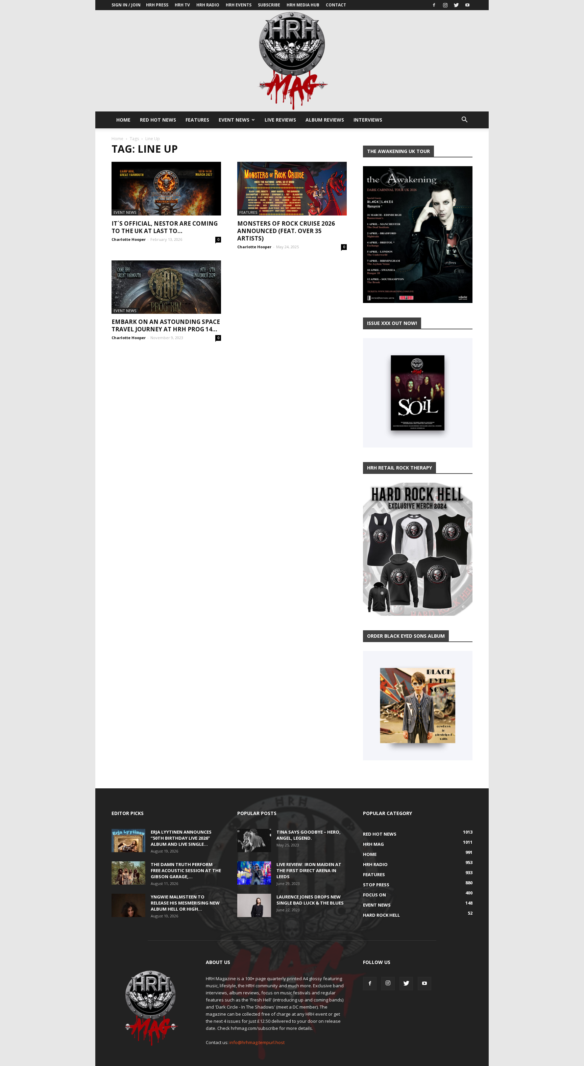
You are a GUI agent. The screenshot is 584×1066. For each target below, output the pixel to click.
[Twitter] (456, 5)
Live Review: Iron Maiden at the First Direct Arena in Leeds (308, 870)
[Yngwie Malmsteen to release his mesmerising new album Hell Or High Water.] (128, 905)
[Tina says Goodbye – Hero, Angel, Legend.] (254, 840)
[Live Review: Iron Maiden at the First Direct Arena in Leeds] (254, 873)
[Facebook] (434, 5)
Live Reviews (280, 120)
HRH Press (157, 5)
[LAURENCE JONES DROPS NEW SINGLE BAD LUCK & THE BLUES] (254, 905)
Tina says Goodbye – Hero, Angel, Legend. (308, 835)
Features (197, 120)
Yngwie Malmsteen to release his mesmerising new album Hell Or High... (185, 903)
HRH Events (238, 5)
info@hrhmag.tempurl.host (257, 1042)
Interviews (368, 120)
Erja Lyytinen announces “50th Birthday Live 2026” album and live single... (181, 838)
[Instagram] (445, 5)
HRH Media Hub (303, 5)
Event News (234, 120)
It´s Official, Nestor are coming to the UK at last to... (165, 227)
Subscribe (269, 5)
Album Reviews (325, 120)
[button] (464, 120)
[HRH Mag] (292, 60)
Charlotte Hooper (129, 239)
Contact (336, 5)
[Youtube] (467, 5)
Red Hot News (158, 120)
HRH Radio (207, 5)
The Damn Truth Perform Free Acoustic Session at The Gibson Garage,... (186, 870)
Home (123, 120)
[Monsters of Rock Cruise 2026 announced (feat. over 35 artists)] (292, 188)
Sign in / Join (126, 5)
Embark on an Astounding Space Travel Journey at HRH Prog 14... (166, 325)
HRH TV (182, 5)
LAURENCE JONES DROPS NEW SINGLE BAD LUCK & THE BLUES (310, 900)
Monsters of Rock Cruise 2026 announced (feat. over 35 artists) (286, 231)
